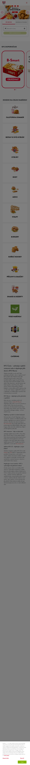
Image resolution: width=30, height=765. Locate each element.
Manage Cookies (6, 758)
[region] (15, 753)
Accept (22, 762)
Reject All (22, 758)
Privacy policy (6, 755)
